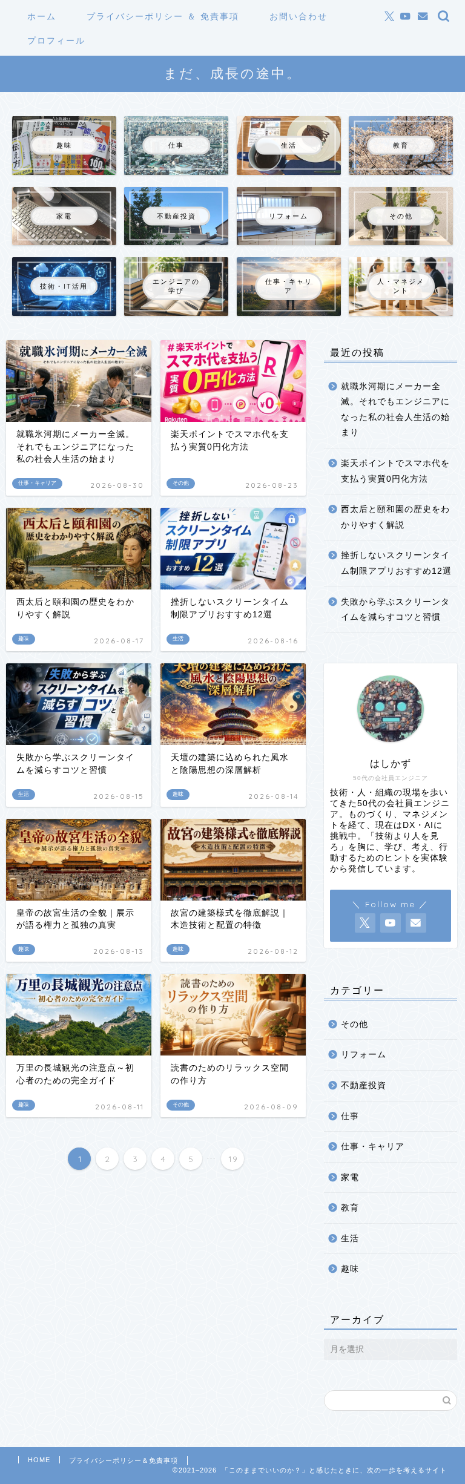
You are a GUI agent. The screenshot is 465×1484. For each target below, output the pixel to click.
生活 (350, 1238)
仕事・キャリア (372, 1146)
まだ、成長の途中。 (232, 73)
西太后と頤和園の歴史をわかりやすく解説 (395, 517)
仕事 (350, 1116)
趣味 (350, 1268)
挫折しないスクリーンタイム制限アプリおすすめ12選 (396, 563)
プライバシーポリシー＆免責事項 (123, 1460)
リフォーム (363, 1054)
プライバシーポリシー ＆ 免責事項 (163, 16)
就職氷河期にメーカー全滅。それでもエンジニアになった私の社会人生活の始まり (395, 410)
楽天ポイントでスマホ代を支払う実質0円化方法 (395, 471)
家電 (350, 1177)
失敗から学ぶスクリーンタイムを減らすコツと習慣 (395, 609)
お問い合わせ (298, 16)
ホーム (41, 16)
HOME (39, 1459)
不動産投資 (363, 1085)
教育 (350, 1207)
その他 (354, 1024)
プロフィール (56, 40)
